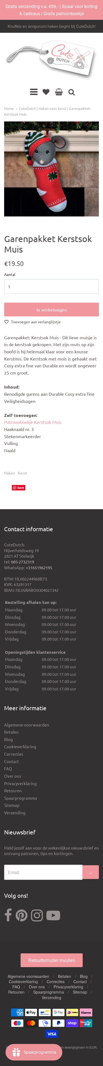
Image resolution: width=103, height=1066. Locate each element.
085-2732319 (22, 561)
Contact (11, 761)
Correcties (13, 753)
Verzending (15, 812)
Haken (9, 472)
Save (20, 487)
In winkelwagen (52, 309)
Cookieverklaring (20, 746)
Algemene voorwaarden (26, 724)
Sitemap (12, 805)
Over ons (12, 776)
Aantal (9, 274)
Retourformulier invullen (51, 960)
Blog (8, 739)
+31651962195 (39, 567)
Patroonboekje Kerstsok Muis (33, 422)
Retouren (13, 790)
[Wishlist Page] (46, 92)
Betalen (11, 731)
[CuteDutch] (51, 60)
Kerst (22, 472)
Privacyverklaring (20, 783)
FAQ (8, 768)
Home (9, 108)
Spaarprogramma (20, 798)
